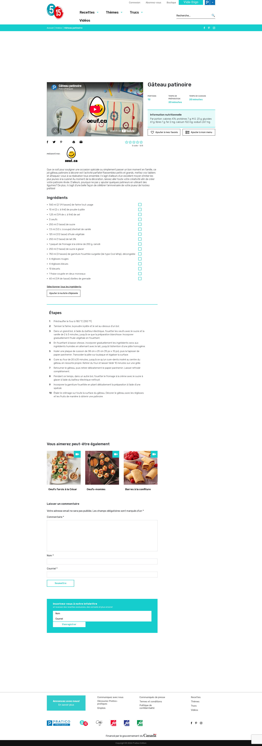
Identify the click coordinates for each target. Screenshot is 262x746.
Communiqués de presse (152, 697)
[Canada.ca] (150, 735)
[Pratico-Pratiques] (60, 723)
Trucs (134, 12)
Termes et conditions (150, 701)
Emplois (101, 708)
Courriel (52, 568)
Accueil (50, 28)
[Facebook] (204, 28)
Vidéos (84, 20)
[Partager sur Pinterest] (61, 142)
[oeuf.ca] (71, 154)
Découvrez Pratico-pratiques (107, 702)
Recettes (87, 12)
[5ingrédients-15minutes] (84, 723)
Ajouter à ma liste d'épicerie (63, 293)
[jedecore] (127, 723)
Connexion (134, 2)
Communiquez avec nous (110, 697)
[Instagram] (214, 28)
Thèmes (112, 12)
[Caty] (100, 723)
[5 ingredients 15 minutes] (60, 12)
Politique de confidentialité (147, 706)
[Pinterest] (209, 28)
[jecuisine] (114, 723)
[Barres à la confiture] (141, 468)
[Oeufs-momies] (102, 468)
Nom (50, 555)
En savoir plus (66, 703)
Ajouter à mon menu (201, 132)
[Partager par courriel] (81, 142)
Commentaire (55, 517)
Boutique (171, 2)
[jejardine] (140, 723)
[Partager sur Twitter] (54, 142)
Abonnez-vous (153, 2)
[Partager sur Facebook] (47, 142)
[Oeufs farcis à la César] (64, 468)
